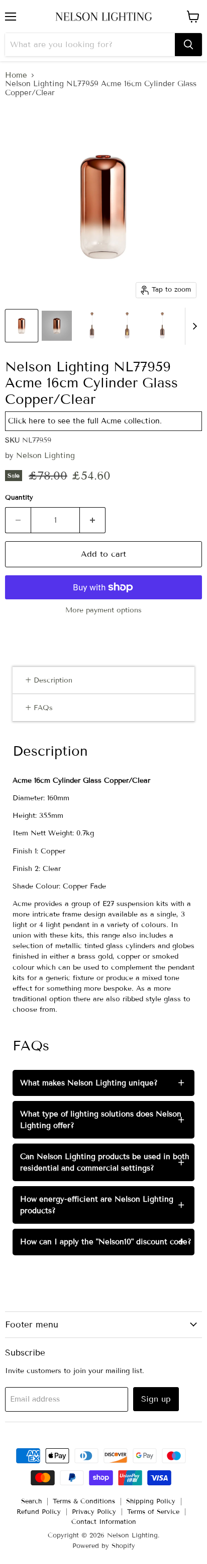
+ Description (48, 680)
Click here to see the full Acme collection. (85, 420)
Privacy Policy (94, 1512)
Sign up (156, 1399)
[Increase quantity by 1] (93, 520)
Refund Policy (39, 1512)
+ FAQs (39, 708)
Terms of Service (153, 1512)
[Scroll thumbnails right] (193, 326)
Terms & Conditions (84, 1501)
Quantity (19, 498)
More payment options (103, 610)
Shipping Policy (150, 1501)
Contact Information (103, 1522)
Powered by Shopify (103, 1546)
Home (16, 75)
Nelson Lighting (45, 455)
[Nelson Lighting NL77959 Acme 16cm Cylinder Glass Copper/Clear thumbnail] (22, 326)
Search (31, 1501)
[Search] (188, 44)
